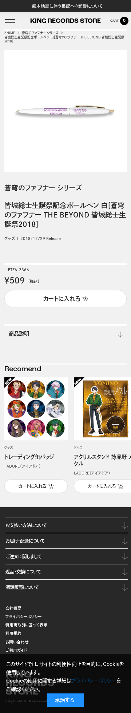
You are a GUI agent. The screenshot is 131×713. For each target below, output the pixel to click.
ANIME (9, 32)
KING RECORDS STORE (65, 21)
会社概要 (13, 608)
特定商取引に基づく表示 (26, 625)
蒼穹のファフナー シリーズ (40, 32)
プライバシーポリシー (23, 616)
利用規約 (13, 633)
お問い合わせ (17, 642)
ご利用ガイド (16, 650)
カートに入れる (33, 486)
